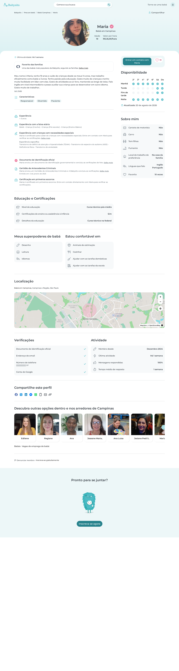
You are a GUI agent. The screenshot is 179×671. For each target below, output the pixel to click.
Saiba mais (83, 68)
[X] (21, 394)
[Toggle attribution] (162, 325)
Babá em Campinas (105, 31)
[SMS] (40, 394)
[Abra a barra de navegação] (172, 4)
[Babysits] (11, 5)
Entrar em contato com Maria (137, 61)
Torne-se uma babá (157, 5)
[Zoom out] (160, 301)
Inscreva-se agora (89, 523)
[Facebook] (16, 394)
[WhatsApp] (36, 394)
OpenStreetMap (154, 325)
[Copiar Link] (50, 394)
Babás (17, 446)
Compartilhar (158, 12)
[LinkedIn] (26, 394)
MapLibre (143, 325)
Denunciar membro (25, 460)
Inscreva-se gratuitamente (47, 460)
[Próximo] (163, 427)
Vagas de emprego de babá (35, 446)
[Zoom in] (160, 296)
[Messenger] (31, 394)
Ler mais (18, 91)
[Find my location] (160, 308)
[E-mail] (45, 394)
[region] (89, 310)
